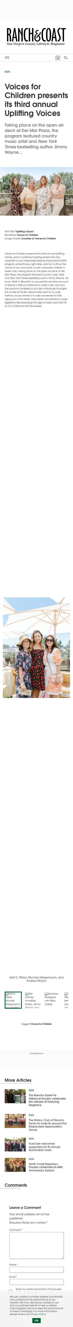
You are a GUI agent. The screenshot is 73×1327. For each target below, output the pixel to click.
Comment (16, 1230)
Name (13, 1265)
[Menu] (7, 57)
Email (13, 1277)
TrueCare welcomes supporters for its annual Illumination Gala (44, 1145)
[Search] (66, 57)
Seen (7, 72)
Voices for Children (27, 235)
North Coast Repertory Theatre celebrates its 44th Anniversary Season (46, 1166)
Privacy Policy (38, 1314)
